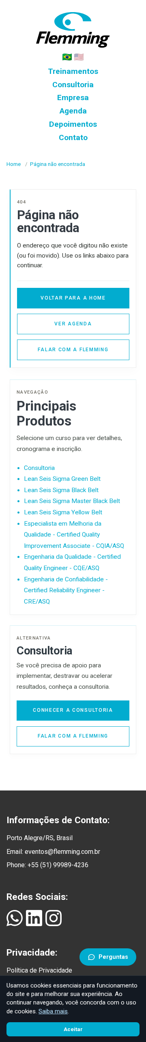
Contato (73, 137)
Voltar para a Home (73, 298)
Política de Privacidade (39, 970)
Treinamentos (73, 71)
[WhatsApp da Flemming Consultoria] (14, 918)
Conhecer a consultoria (73, 710)
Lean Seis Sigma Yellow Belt (63, 512)
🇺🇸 (79, 57)
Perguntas (113, 957)
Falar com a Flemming (73, 349)
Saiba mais (53, 1011)
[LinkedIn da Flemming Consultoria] (34, 918)
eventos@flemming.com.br (62, 851)
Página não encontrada (57, 164)
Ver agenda (73, 324)
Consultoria (73, 84)
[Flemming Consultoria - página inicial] (73, 28)
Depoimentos (73, 124)
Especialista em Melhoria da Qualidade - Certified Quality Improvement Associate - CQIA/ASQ (74, 534)
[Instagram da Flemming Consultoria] (53, 918)
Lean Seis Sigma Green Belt (62, 478)
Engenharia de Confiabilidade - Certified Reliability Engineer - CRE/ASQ (66, 590)
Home (13, 164)
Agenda (73, 110)
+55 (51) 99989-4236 (58, 865)
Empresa (73, 97)
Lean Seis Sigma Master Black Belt (72, 501)
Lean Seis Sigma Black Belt (61, 490)
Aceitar (73, 1029)
